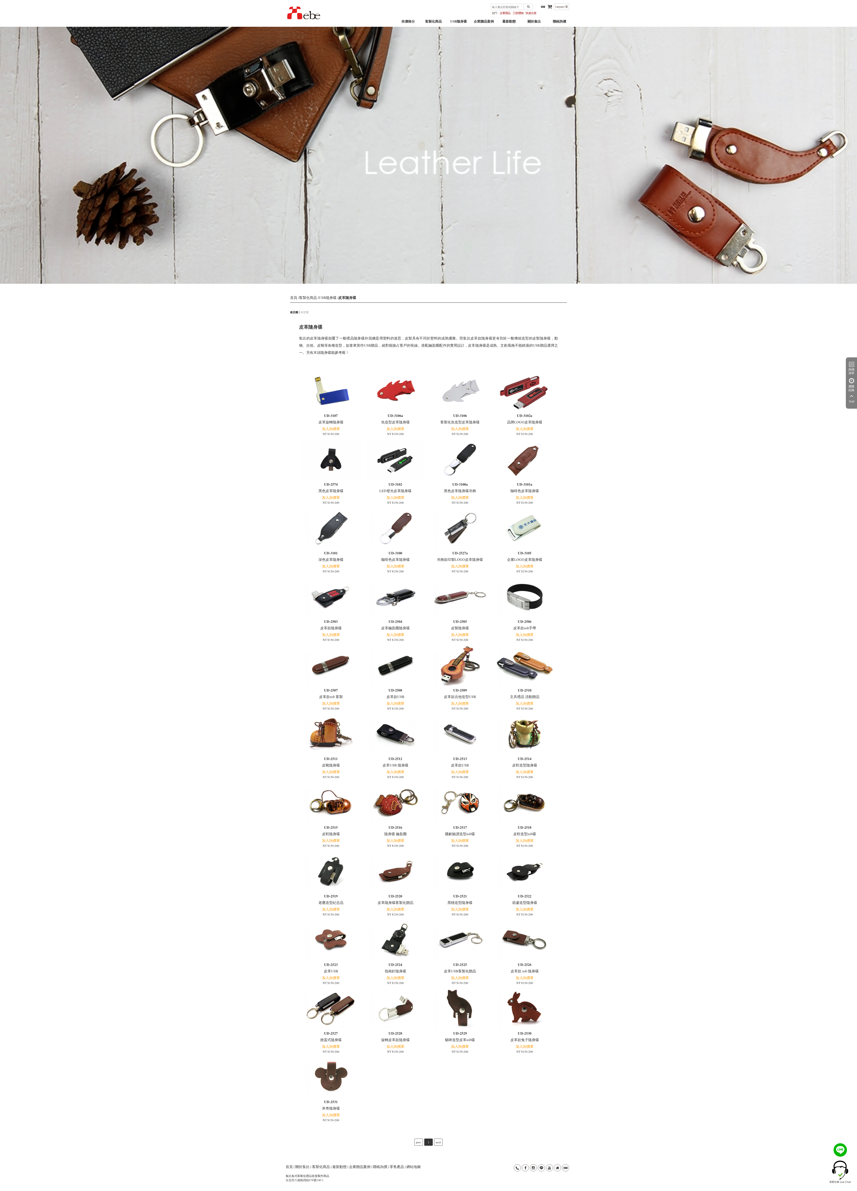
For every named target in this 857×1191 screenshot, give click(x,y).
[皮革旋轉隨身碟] (331, 391)
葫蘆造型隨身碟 (524, 899)
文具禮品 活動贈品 (524, 693)
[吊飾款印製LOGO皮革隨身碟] (460, 528)
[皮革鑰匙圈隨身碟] (395, 597)
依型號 (305, 312)
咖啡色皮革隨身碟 (524, 487)
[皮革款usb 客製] (331, 665)
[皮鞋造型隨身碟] (524, 734)
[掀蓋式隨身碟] (331, 1008)
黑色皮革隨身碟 (330, 487)
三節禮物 (518, 13)
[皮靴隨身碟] (331, 734)
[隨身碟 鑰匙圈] (395, 802)
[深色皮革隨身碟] (331, 528)
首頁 (293, 297)
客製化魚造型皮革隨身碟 (460, 418)
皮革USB (331, 967)
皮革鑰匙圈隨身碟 (395, 624)
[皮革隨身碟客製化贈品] (395, 871)
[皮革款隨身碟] (331, 597)
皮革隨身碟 (347, 297)
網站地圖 (413, 1166)
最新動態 (509, 23)
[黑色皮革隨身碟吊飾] (460, 459)
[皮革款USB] (395, 665)
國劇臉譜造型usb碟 (460, 830)
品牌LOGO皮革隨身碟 (524, 418)
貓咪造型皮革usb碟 (460, 1036)
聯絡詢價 (559, 23)
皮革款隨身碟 (331, 624)
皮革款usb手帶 (524, 624)
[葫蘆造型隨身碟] (524, 871)
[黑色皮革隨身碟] (331, 459)
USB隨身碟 (458, 23)
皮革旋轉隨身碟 (330, 418)
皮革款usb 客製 (331, 693)
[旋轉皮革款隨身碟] (395, 1008)
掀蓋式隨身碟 (331, 1036)
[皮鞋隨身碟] (331, 802)
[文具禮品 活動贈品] (524, 665)
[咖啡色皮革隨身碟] (524, 459)
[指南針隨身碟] (395, 940)
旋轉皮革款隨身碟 (395, 1036)
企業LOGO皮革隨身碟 (524, 556)
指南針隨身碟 (395, 967)
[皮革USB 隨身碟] (395, 734)
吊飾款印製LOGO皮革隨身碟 (460, 556)
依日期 (294, 312)
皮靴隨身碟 (331, 761)
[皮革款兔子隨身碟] (524, 1008)
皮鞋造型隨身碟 (524, 761)
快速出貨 (531, 13)
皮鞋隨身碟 (331, 830)
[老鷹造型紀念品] (331, 871)
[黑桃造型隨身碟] (460, 871)
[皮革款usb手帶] (524, 597)
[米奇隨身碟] (331, 1077)
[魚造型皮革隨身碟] (395, 391)
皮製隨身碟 (460, 624)
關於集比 (534, 23)
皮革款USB (395, 693)
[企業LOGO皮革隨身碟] (524, 528)
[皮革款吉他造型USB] (460, 665)
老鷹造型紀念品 (330, 899)
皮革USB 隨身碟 (395, 761)
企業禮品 (505, 13)
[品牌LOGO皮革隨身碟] (524, 391)
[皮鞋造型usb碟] (524, 802)
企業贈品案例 (484, 23)
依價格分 (408, 23)
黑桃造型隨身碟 (459, 899)
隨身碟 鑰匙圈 (395, 830)
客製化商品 (433, 23)
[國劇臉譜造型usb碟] (460, 802)
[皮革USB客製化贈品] (460, 940)
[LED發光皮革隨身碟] (395, 459)
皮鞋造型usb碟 (524, 830)
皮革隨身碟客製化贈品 (395, 899)
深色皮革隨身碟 (330, 556)
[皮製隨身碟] (460, 597)
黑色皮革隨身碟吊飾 (460, 487)
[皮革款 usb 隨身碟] (524, 940)
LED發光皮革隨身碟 (395, 487)
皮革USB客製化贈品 (460, 967)
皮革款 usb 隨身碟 (525, 967)
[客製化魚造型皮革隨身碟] (460, 391)
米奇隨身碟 (331, 1104)
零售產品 (397, 1166)
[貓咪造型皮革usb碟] (460, 1008)
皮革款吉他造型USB (460, 693)
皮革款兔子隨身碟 (524, 1036)
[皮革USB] (331, 940)
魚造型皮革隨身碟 (395, 418)
